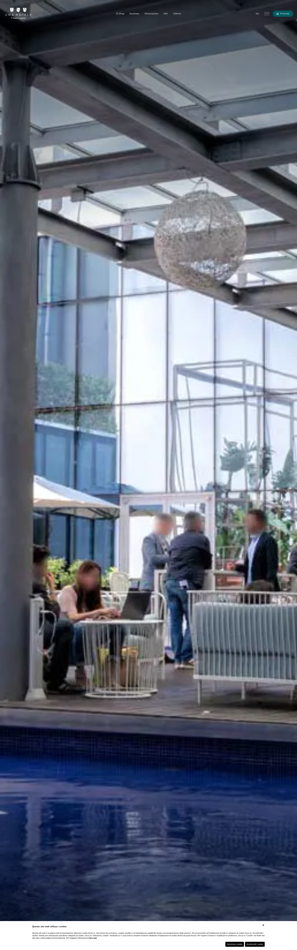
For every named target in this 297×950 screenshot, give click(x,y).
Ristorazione (151, 13)
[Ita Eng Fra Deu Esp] (257, 14)
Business (134, 13)
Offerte (177, 13)
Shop (121, 13)
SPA (166, 13)
